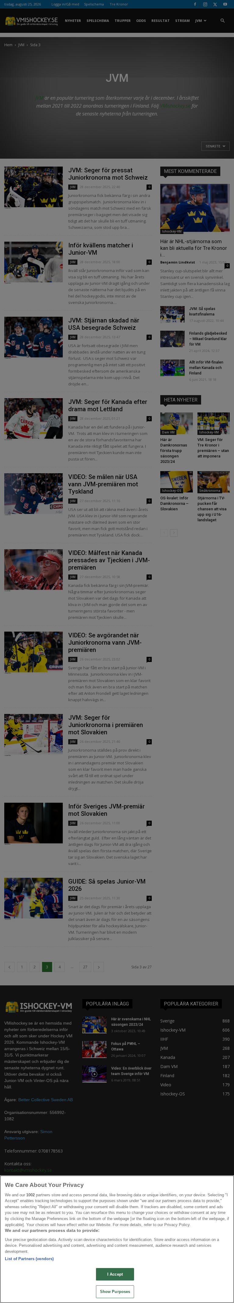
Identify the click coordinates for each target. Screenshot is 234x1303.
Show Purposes (115, 1291)
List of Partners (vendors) (29, 1258)
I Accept (115, 1274)
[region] (117, 1239)
